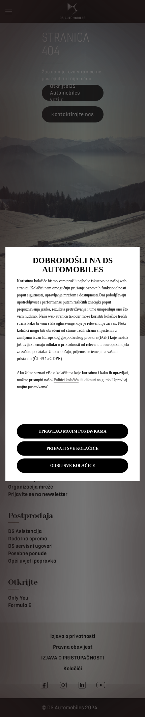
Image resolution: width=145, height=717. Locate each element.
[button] (72, 431)
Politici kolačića (66, 379)
